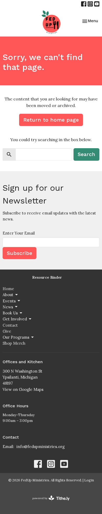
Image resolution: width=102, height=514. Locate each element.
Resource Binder (47, 277)
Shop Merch (14, 343)
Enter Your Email (19, 233)
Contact (10, 325)
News (8, 306)
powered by (48, 503)
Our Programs (16, 337)
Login (89, 480)
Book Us (10, 312)
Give (7, 331)
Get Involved (15, 318)
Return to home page (51, 120)
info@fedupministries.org (40, 446)
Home (8, 288)
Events (9, 300)
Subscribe (19, 253)
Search (86, 154)
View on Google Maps (23, 389)
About (8, 294)
